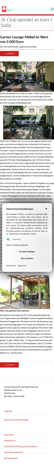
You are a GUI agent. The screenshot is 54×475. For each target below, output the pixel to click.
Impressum (22, 266)
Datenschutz (11, 266)
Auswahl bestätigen (27, 252)
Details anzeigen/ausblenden (17, 245)
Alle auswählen (27, 258)
